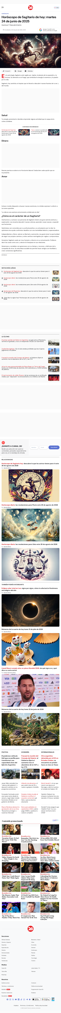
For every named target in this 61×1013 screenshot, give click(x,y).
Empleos (33, 992)
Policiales (4, 955)
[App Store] (36, 999)
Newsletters (6, 996)
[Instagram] (10, 999)
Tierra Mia (4, 971)
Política (5, 752)
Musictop (4, 974)
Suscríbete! (54, 447)
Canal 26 (4, 968)
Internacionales (47, 752)
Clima (32, 942)
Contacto (33, 983)
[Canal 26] (30, 929)
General (33, 947)
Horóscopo (5, 13)
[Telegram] (27, 999)
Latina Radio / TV (35, 968)
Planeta (33, 953)
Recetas (4, 958)
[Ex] (13, 999)
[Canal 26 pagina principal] (30, 9)
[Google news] (29, 999)
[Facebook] (7, 999)
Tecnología (34, 958)
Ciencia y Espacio (6, 942)
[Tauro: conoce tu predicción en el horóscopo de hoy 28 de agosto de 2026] (53, 132)
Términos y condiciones (8, 986)
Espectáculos (5, 947)
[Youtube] (16, 999)
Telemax (33, 971)
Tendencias (4, 960)
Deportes (4, 945)
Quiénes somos (5, 983)
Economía (25, 752)
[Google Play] (46, 999)
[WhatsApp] (24, 999)
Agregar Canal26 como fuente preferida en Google (50, 29)
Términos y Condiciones (27, 1005)
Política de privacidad (36, 986)
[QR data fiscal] (53, 1000)
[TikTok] (21, 999)
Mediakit (6, 989)
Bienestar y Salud (35, 939)
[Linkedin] (18, 999)
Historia (3, 950)
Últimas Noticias (6, 939)
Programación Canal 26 (37, 989)
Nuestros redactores (7, 992)
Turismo (33, 960)
